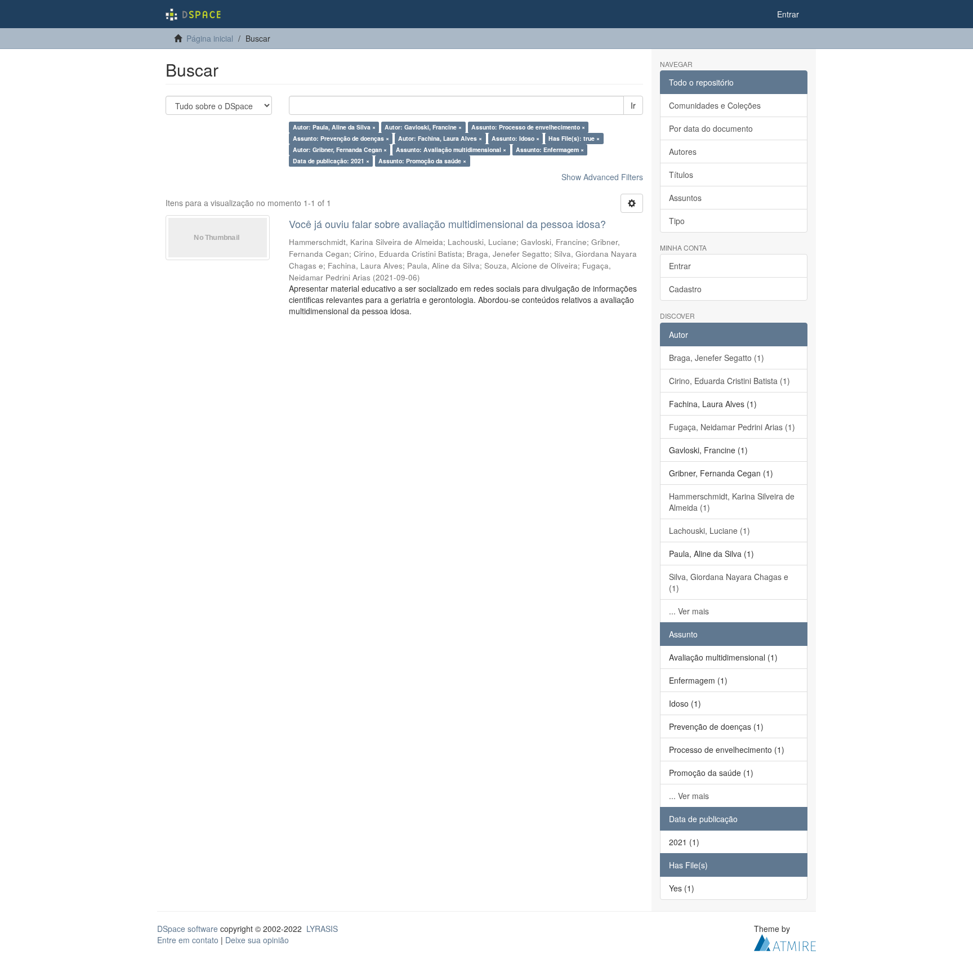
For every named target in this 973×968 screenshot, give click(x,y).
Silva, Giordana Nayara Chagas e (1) (728, 582)
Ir (633, 105)
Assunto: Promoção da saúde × (422, 161)
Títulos (681, 174)
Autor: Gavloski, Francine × (423, 127)
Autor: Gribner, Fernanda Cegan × (340, 149)
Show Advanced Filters (602, 176)
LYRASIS (322, 928)
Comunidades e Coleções (715, 105)
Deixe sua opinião (257, 939)
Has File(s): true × (574, 138)
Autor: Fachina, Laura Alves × (440, 138)
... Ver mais (689, 611)
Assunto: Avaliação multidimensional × (451, 149)
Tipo (677, 220)
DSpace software (187, 928)
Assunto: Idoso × (515, 138)
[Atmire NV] (785, 941)
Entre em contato (187, 939)
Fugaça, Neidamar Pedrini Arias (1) (732, 426)
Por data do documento (711, 128)
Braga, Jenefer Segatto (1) (716, 357)
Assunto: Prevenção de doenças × (341, 138)
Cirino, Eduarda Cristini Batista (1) (729, 380)
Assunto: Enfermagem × (550, 149)
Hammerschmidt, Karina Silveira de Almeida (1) (732, 501)
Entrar (680, 265)
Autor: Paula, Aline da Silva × (334, 127)
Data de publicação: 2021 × (331, 161)
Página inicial (209, 38)
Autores (683, 151)
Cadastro (685, 289)
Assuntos (685, 197)
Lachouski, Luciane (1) (709, 530)
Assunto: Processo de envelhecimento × (528, 127)
